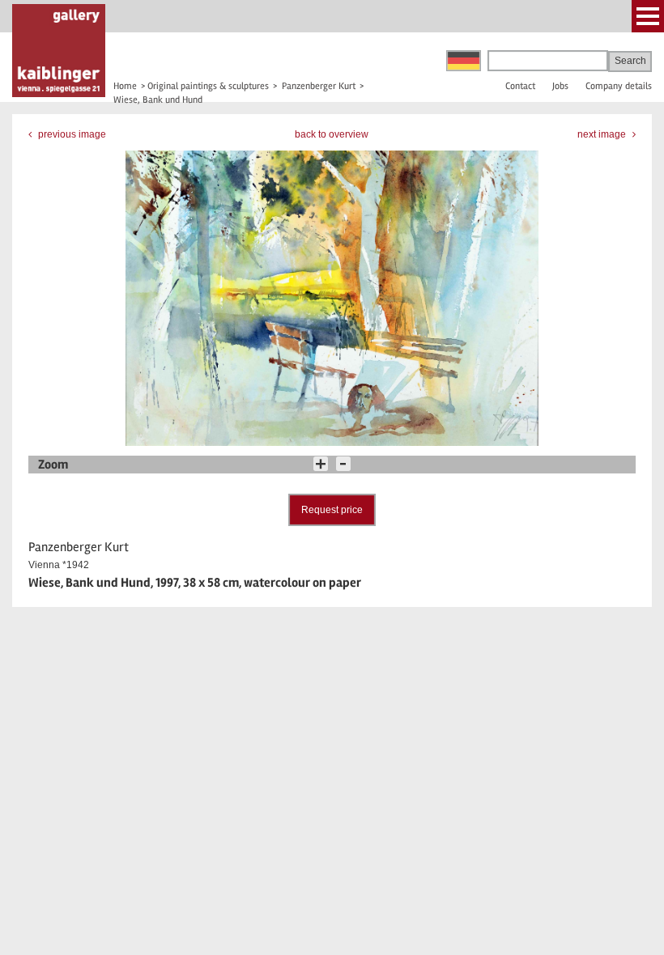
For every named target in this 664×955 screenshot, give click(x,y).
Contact (520, 86)
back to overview (331, 134)
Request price (332, 510)
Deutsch (463, 60)
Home (125, 86)
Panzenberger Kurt (318, 86)
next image (602, 134)
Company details (618, 86)
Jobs (560, 86)
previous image (71, 134)
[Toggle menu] (648, 16)
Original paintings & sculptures (208, 86)
